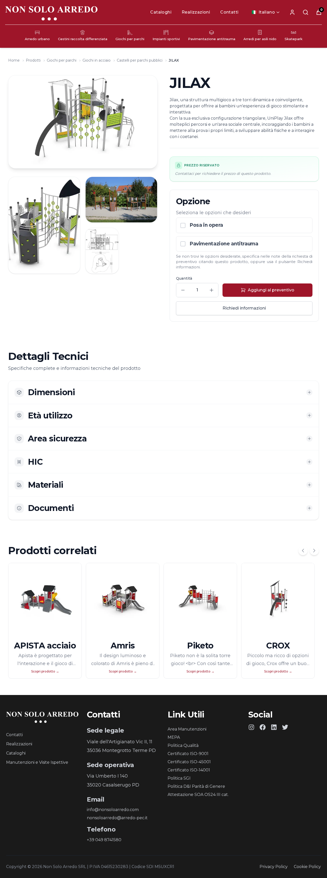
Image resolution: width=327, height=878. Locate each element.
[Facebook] (263, 727)
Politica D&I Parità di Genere (196, 786)
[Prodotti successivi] (314, 550)
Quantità (184, 278)
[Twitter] (285, 727)
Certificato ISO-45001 (189, 761)
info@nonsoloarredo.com (113, 809)
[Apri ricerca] (305, 12)
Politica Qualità (183, 745)
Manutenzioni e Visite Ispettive (37, 762)
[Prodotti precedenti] (303, 550)
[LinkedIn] (274, 727)
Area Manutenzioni (187, 729)
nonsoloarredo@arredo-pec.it (117, 817)
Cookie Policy (307, 866)
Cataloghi (160, 12)
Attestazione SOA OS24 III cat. (198, 794)
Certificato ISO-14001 (189, 770)
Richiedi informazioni (244, 308)
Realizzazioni (196, 12)
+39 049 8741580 (104, 839)
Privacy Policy (274, 866)
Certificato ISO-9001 (188, 753)
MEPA (174, 737)
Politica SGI (179, 778)
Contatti (229, 12)
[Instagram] (251, 727)
